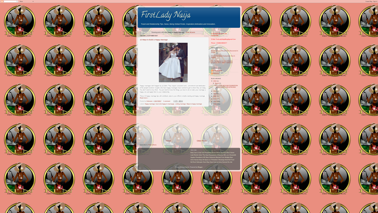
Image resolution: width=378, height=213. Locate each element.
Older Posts (202, 141)
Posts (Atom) (152, 145)
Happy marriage (150, 104)
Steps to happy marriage (194, 104)
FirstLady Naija (165, 16)
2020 (215, 91)
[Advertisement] (173, 123)
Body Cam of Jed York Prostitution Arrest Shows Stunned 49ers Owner (212, 152)
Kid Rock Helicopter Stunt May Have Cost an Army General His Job (211, 162)
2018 (215, 96)
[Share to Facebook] (180, 101)
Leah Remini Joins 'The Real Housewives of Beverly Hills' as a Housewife (213, 155)
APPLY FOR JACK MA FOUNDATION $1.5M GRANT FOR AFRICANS (226, 86)
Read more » (144, 98)
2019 (215, 93)
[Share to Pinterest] (182, 101)
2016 (215, 101)
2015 (215, 104)
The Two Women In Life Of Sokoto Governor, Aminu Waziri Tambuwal (222, 61)
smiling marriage (180, 104)
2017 (215, 99)
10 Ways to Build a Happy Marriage (154, 40)
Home (168, 141)
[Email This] (174, 101)
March (217, 83)
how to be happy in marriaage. (165, 104)
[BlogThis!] (176, 101)
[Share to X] (178, 101)
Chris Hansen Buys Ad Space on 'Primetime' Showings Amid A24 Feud (212, 159)
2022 (215, 81)
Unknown (216, 73)
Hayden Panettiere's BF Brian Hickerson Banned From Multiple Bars (211, 157)
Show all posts (190, 32)
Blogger (200, 167)
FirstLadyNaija (217, 70)
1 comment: (167, 101)
